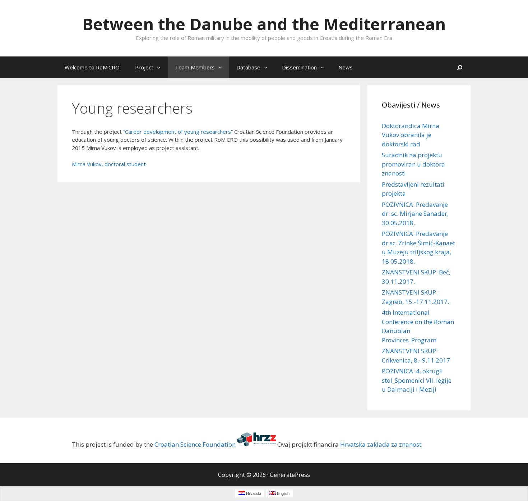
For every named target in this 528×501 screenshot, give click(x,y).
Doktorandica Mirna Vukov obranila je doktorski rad (410, 135)
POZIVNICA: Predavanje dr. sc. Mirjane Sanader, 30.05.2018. (415, 213)
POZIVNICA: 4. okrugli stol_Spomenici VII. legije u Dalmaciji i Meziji (416, 380)
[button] (160, 67)
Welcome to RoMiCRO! (93, 67)
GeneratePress (290, 475)
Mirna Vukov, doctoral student (109, 164)
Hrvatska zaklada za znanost (380, 444)
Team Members (195, 67)
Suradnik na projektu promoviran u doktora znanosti (413, 164)
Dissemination (299, 67)
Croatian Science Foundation (195, 444)
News (345, 67)
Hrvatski (253, 493)
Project (144, 67)
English (283, 493)
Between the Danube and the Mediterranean (264, 24)
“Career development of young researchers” (178, 131)
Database (248, 67)
